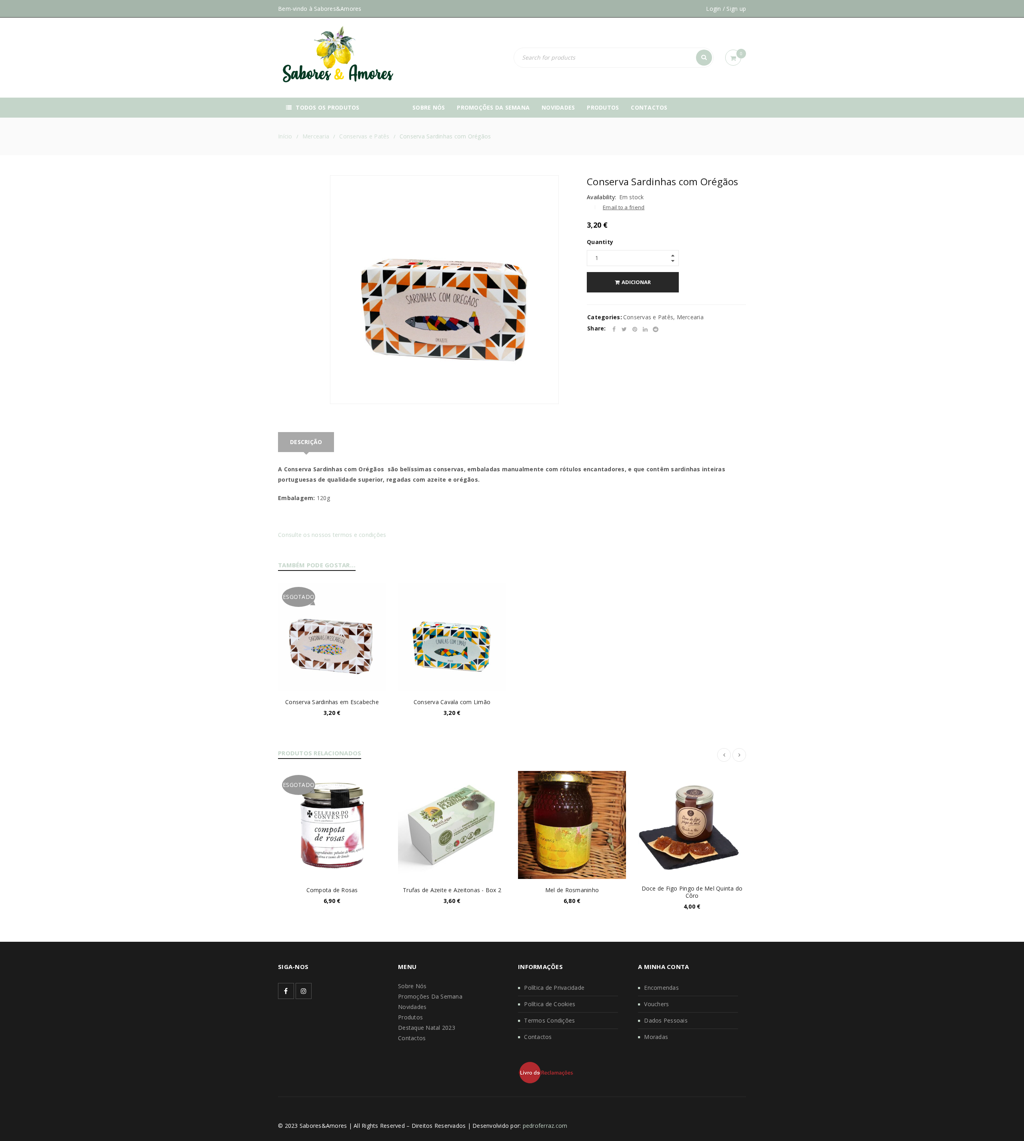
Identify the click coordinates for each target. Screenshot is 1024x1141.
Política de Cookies (549, 1004)
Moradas (656, 1037)
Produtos (410, 1017)
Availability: (601, 197)
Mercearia (315, 136)
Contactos (412, 1038)
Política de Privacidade (554, 987)
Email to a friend (623, 207)
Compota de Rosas (332, 890)
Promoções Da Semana (430, 996)
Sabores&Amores (338, 8)
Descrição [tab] (306, 442)
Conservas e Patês (364, 136)
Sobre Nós (412, 986)
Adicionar (636, 282)
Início (285, 136)
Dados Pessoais (666, 1020)
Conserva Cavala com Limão (452, 702)
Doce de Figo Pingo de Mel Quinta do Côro (692, 892)
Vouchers (656, 1004)
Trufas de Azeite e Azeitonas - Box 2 (452, 890)
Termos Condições (549, 1020)
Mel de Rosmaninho (572, 890)
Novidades (412, 1007)
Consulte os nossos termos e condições (332, 534)
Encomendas (661, 987)
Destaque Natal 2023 (426, 1027)
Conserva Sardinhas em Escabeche (332, 702)
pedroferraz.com (545, 1125)
